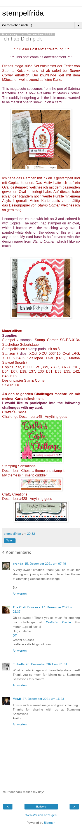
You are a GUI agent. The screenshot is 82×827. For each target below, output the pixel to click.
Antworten (20, 593)
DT (15, 635)
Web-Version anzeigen (41, 815)
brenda (18, 563)
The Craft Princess (26, 607)
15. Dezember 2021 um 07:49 (45, 563)
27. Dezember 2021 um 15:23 (43, 698)
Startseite (41, 806)
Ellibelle (18, 664)
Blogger (49, 822)
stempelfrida (23, 13)
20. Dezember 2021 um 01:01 (46, 664)
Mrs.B (17, 698)
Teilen (9, 540)
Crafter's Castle (58, 622)
